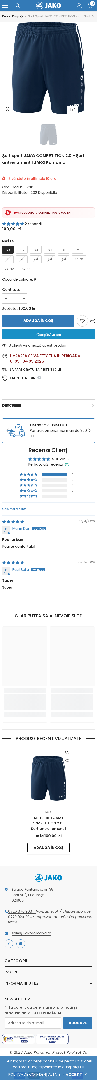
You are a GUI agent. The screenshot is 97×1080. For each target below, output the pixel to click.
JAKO (48, 812)
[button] (13, 223)
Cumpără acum (48, 335)
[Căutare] (18, 5)
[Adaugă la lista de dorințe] (82, 321)
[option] (48, 68)
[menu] (5, 5)
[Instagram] (20, 943)
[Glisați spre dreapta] (89, 430)
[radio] (8, 250)
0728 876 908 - (22, 911)
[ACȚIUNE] (91, 321)
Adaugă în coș (37, 320)
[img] (13, 521)
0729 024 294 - (22, 916)
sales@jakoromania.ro (31, 933)
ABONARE (78, 1022)
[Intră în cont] (79, 5)
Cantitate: (11, 289)
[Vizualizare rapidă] (67, 760)
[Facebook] (9, 943)
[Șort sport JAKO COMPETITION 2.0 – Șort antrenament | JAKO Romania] (48, 778)
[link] (48, 430)
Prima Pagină (12, 16)
